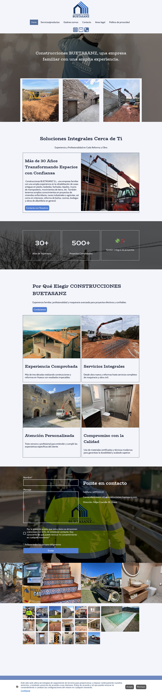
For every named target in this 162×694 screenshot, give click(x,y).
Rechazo (141, 687)
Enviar (51, 550)
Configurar (25, 691)
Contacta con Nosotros (37, 208)
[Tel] (86, 29)
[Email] (81, 29)
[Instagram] (75, 29)
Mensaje (27, 489)
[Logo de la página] (81, 9)
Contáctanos (40, 309)
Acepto (129, 687)
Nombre (27, 477)
